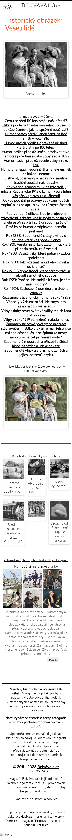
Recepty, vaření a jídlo (50, 632)
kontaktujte (18, 754)
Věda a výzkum (49, 641)
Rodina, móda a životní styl (25, 636)
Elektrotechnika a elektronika (44, 616)
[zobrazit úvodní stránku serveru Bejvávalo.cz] (40, 8)
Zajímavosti (45, 645)
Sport (51, 636)
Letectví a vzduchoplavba (41, 628)
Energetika (17, 620)
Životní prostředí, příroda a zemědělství (44, 651)
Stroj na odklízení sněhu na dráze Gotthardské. (13, 533)
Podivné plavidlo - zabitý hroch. (13, 486)
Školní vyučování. (59, 483)
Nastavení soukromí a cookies (36, 798)
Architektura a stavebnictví (25, 611)
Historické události (34, 624)
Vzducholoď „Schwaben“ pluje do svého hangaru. (59, 531)
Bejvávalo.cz (48, 766)
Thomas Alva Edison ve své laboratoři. (36, 485)
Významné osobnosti (20, 645)
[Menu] (7, 5)
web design (35, 791)
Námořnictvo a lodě (18, 632)
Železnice (33, 649)
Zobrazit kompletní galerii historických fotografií (36, 560)
